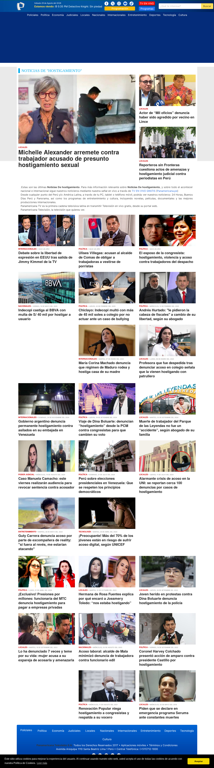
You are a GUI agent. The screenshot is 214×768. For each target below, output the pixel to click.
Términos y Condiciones (163, 745)
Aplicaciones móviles (133, 745)
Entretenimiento (137, 14)
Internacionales (116, 14)
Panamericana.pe (167, 190)
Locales (85, 14)
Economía (58, 14)
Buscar (207, 6)
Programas (147, 8)
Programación (120, 8)
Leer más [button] (42, 763)
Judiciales (72, 14)
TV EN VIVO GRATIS (143, 190)
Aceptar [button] (198, 761)
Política (45, 14)
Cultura (182, 14)
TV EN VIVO (147, 3)
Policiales (32, 14)
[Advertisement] (107, 41)
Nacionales (98, 14)
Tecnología (169, 14)
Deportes (154, 14)
